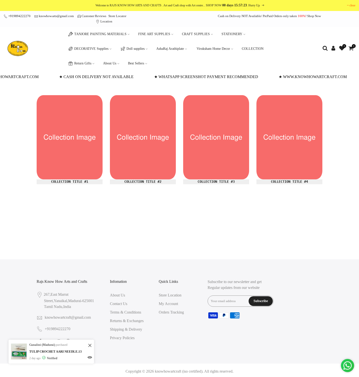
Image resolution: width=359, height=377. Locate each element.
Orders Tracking (171, 312)
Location (106, 21)
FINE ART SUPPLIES (154, 34)
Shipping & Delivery (126, 329)
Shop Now (314, 16)
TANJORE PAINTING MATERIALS (100, 34)
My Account (168, 304)
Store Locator (117, 16)
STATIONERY (232, 34)
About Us (109, 63)
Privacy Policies (122, 338)
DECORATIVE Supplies (91, 49)
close (352, 5)
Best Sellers (136, 63)
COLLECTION (253, 49)
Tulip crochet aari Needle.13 (55, 351)
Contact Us (118, 304)
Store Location (170, 295)
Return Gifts (82, 63)
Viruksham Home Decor (213, 49)
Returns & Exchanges (127, 321)
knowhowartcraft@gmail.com (68, 317)
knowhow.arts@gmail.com (56, 16)
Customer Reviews (94, 16)
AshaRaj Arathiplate (170, 49)
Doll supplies (136, 49)
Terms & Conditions (125, 312)
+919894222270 (19, 16)
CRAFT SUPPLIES (196, 34)
